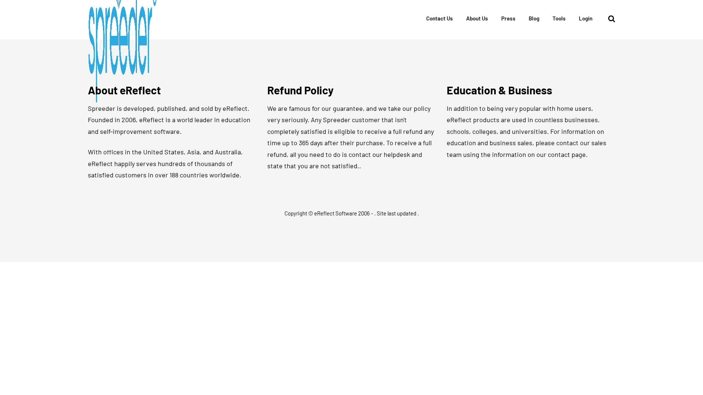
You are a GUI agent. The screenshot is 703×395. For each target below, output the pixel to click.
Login (585, 18)
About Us (477, 18)
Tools (559, 18)
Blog (534, 18)
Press (508, 18)
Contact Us (439, 18)
